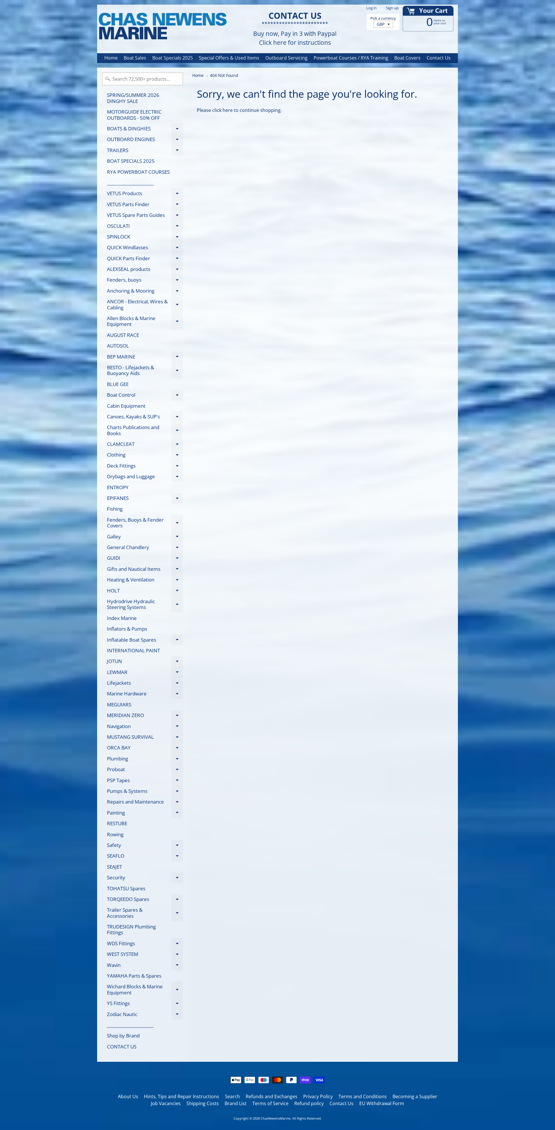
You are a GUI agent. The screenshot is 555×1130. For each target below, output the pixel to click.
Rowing (115, 834)
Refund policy (309, 1103)
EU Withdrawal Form (381, 1103)
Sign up (392, 8)
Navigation (145, 727)
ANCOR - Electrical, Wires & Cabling (145, 304)
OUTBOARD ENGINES (145, 140)
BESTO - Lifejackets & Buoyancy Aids (145, 370)
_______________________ (130, 182)
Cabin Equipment (126, 405)
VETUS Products (145, 194)
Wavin (145, 966)
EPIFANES (145, 499)
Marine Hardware (145, 694)
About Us (128, 1096)
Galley (145, 537)
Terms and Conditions (362, 1096)
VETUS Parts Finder (145, 205)
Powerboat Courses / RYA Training (351, 58)
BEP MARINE (145, 357)
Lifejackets (145, 684)
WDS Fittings (145, 944)
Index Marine (122, 618)
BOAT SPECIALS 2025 (131, 161)
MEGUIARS (119, 704)
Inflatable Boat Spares (145, 640)
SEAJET (114, 866)
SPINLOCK (145, 237)
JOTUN (145, 662)
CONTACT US (121, 1046)
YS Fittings (145, 1004)
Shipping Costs (202, 1103)
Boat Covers (407, 58)
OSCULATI (145, 227)
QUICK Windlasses (145, 248)
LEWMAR (145, 673)
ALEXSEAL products (145, 270)
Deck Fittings (145, 466)
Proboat (145, 770)
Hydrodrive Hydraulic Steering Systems (145, 604)
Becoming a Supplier (415, 1096)
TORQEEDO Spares (145, 900)
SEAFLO (145, 856)
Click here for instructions (295, 43)
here (228, 110)
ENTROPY (118, 487)
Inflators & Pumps (127, 628)
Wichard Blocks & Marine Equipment (145, 989)
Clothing (145, 455)
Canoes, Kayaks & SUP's (145, 417)
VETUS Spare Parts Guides (145, 216)
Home (111, 58)
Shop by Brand (123, 1035)
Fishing (115, 508)
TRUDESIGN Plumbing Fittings (131, 929)
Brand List (236, 1103)
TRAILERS (145, 151)
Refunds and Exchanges (271, 1096)
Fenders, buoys (145, 280)
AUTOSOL (118, 345)
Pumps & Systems (145, 792)
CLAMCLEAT (145, 445)
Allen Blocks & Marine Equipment (145, 321)
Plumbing (145, 759)
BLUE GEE (118, 384)
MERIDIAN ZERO (145, 716)
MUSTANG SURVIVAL (145, 738)
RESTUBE (117, 823)
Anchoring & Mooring (145, 291)
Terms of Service (270, 1103)
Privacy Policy (318, 1096)
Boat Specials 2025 (172, 58)
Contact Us (439, 58)
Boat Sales (135, 58)
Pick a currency (383, 18)
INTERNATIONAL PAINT (133, 650)
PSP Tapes (145, 781)
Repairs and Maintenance (145, 802)
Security (145, 878)
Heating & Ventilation (145, 580)
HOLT (145, 591)
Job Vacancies (166, 1103)
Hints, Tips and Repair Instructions (181, 1096)
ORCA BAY (145, 748)
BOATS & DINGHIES (145, 129)
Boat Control (145, 396)
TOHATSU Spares (126, 888)
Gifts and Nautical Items (145, 570)
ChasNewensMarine (276, 1118)
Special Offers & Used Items (229, 58)
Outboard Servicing (286, 58)
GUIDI (145, 559)
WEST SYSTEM (145, 955)
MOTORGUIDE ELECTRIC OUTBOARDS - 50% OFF (134, 114)
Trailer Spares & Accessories (145, 913)
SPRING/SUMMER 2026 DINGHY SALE (133, 98)
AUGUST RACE (123, 335)
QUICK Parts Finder (145, 259)
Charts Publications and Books (145, 430)
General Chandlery (145, 548)
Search (232, 1096)
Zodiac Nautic (145, 1015)
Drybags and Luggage (145, 477)
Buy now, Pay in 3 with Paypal (294, 34)
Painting (145, 813)
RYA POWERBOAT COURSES (138, 172)
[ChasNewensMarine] (162, 26)
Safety (145, 846)
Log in (371, 8)
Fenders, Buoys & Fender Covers (145, 523)
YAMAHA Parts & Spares (134, 975)
